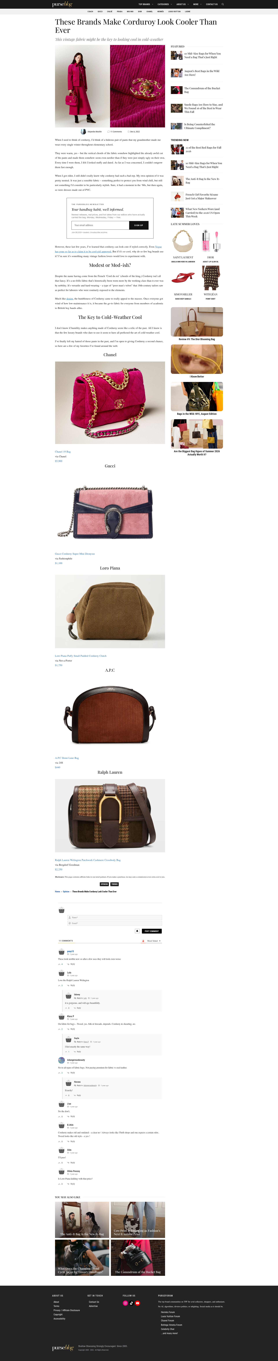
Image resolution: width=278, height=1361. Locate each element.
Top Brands (144, 4)
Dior (140, 12)
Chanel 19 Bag (63, 451)
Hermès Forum (168, 1312)
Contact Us (212, 4)
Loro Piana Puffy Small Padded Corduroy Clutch (80, 655)
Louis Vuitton (174, 12)
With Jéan (210, 294)
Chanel (150, 12)
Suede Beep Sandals (183, 299)
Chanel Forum (167, 1320)
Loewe (187, 12)
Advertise (93, 1306)
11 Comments (116, 131)
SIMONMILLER (183, 294)
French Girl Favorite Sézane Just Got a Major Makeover (202, 196)
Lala (85, 998)
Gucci (100, 12)
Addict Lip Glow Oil (210, 262)
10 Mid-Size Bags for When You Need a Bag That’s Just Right (202, 55)
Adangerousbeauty (90, 1085)
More (195, 4)
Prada (119, 12)
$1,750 (58, 665)
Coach (90, 12)
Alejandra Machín (95, 131)
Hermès (160, 12)
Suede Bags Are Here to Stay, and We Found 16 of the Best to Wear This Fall (203, 108)
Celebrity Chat (167, 1329)
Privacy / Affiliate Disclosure (67, 1310)
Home (57, 891)
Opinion (104, 884)
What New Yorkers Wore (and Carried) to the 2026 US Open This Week (203, 212)
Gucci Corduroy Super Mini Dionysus (75, 553)
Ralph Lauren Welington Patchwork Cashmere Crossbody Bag (88, 860)
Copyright (58, 1314)
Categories (163, 4)
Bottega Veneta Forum (171, 1325)
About (56, 1302)
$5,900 (58, 461)
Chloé (109, 12)
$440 (57, 767)
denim (69, 298)
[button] (223, 4)
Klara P (86, 1042)
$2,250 (58, 869)
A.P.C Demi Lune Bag (67, 758)
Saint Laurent (183, 257)
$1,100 (58, 563)
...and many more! (169, 1333)
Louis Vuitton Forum (170, 1316)
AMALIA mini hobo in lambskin (183, 262)
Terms (56, 1306)
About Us (181, 4)
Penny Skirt (210, 299)
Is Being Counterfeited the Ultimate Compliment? (199, 126)
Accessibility (59, 1318)
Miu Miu (130, 12)
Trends (114, 884)
